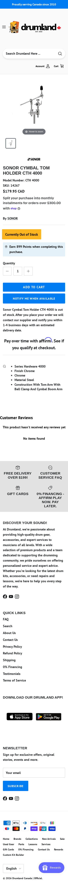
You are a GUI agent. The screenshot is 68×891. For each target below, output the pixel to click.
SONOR (12, 218)
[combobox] (29, 53)
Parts (21, 844)
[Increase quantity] (28, 271)
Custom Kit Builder (13, 854)
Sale (62, 838)
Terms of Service (14, 680)
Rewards (58, 849)
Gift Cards (8, 849)
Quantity (9, 263)
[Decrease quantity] (7, 271)
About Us (9, 633)
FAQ (6, 619)
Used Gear (8, 844)
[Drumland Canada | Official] (35, 27)
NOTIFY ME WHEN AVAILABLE (34, 298)
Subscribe (16, 786)
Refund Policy (12, 653)
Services (46, 844)
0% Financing (12, 667)
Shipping (9, 660)
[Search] (60, 53)
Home (6, 838)
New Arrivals (49, 838)
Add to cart (34, 287)
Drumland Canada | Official (27, 878)
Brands (17, 838)
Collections (32, 838)
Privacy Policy (12, 646)
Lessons (32, 844)
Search (7, 626)
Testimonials (11, 674)
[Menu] (4, 27)
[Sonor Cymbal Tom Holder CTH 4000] (10, 143)
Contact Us (10, 640)
